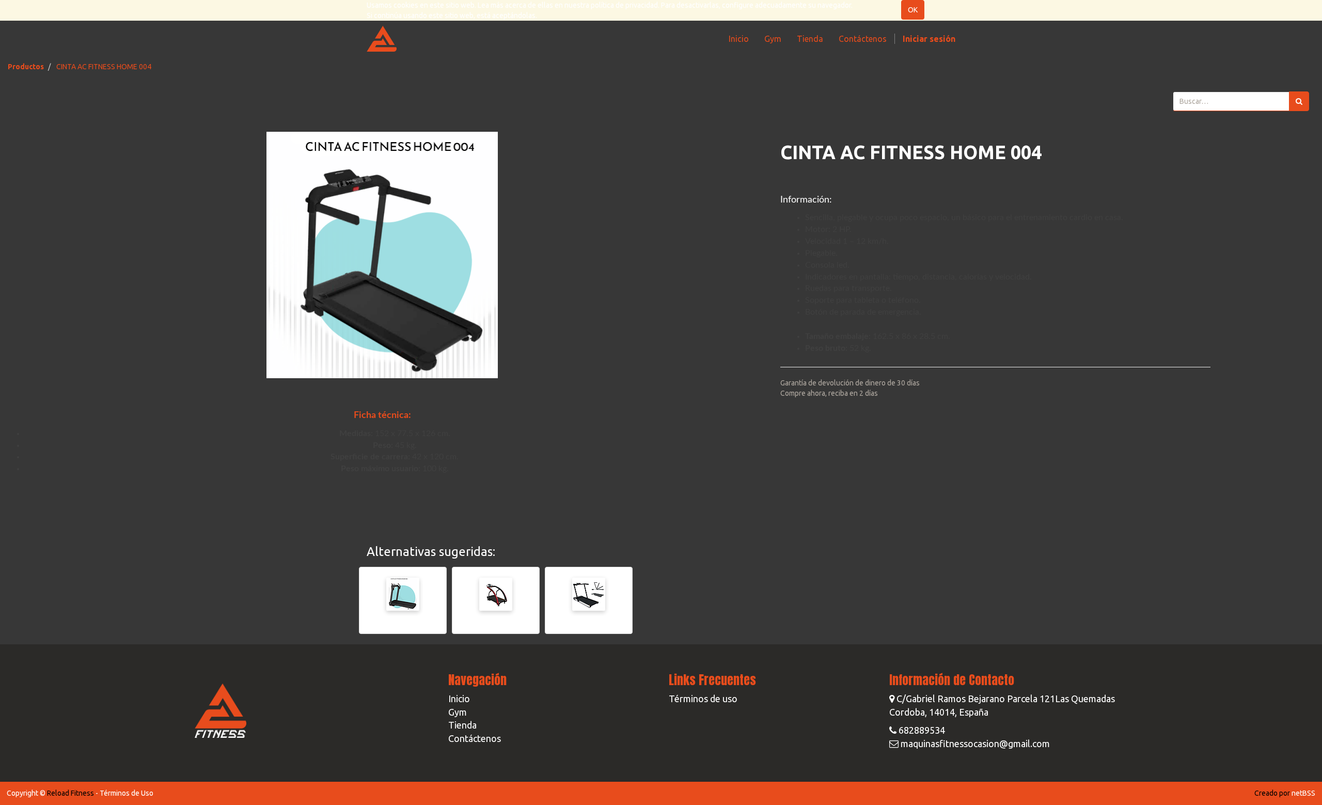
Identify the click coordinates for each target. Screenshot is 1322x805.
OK (913, 10)
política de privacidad (624, 5)
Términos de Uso (126, 793)
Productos (26, 67)
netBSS (1303, 793)
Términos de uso (703, 698)
